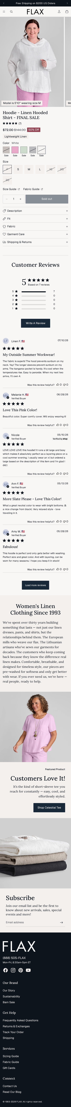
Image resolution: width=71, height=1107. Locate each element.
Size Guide (10, 189)
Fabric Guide (31, 189)
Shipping (8, 1038)
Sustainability (11, 996)
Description (14, 211)
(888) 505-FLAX (14, 958)
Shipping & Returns (19, 242)
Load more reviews (35, 585)
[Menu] (4, 12)
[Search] (11, 11)
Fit (8, 218)
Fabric (11, 226)
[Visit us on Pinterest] (20, 970)
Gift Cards (9, 1068)
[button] (32, 62)
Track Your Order (13, 1032)
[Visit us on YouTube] (28, 970)
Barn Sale (9, 1002)
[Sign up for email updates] (61, 922)
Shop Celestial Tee (49, 807)
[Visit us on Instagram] (13, 970)
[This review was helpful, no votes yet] (58, 384)
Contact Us (10, 1086)
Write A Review (35, 323)
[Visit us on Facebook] (5, 970)
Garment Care (15, 234)
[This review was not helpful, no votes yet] (64, 384)
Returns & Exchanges (16, 1026)
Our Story (9, 990)
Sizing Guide (11, 1056)
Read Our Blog (12, 1092)
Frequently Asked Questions (20, 1020)
